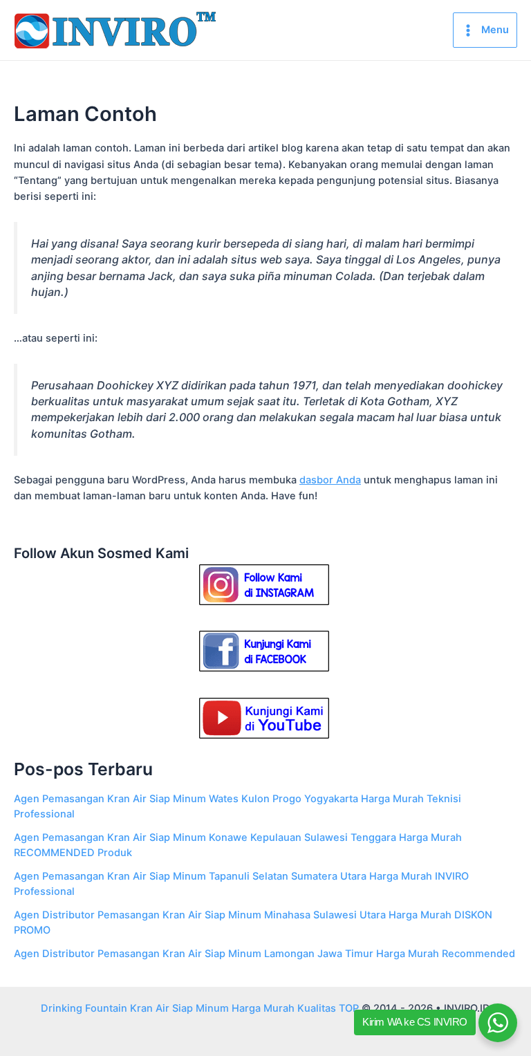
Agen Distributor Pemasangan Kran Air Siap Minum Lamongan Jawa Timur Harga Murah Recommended (264, 953)
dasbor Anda (330, 480)
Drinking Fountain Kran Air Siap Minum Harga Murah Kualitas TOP (200, 1008)
